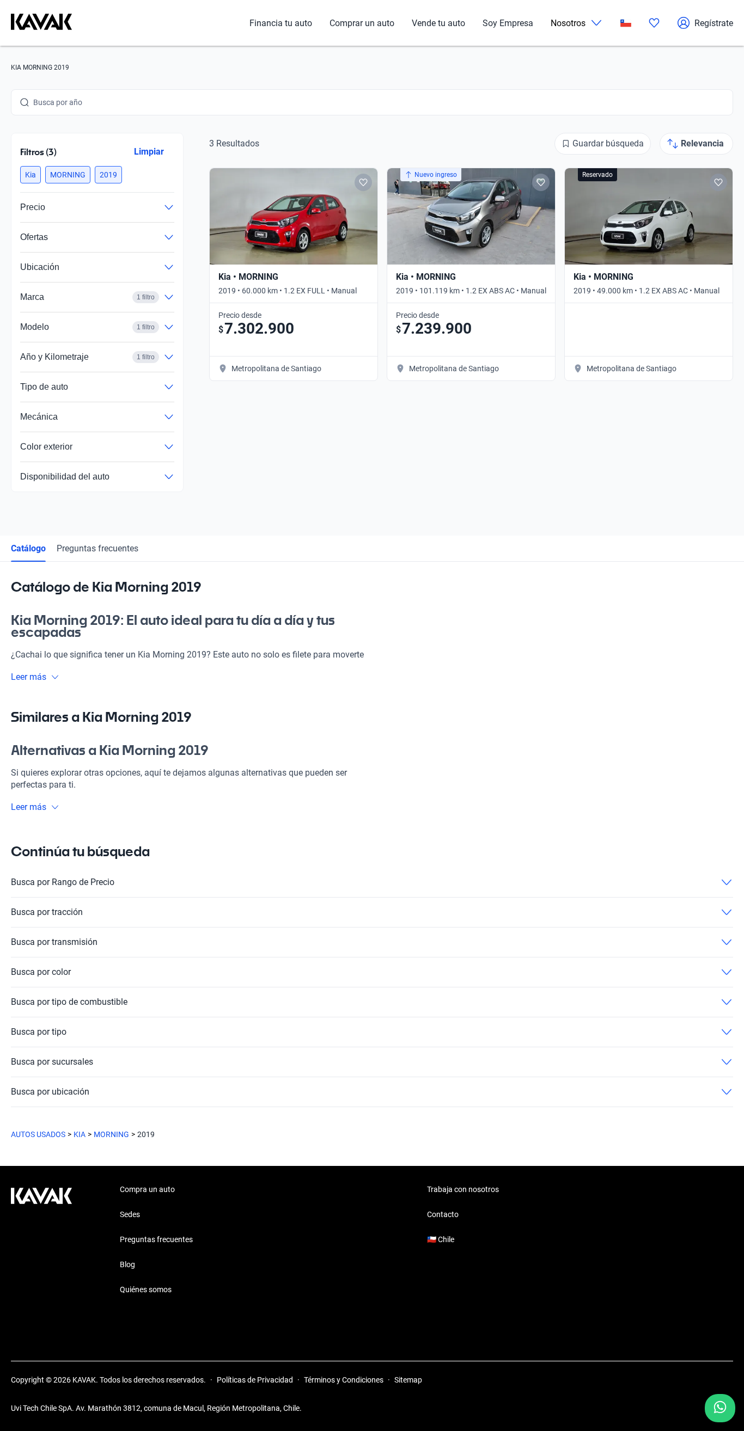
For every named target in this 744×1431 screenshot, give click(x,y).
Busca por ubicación (50, 1091)
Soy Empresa (508, 23)
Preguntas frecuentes (97, 548)
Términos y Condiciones (343, 1379)
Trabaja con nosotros (463, 1189)
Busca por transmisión (54, 942)
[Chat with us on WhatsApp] (720, 1408)
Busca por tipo (38, 1032)
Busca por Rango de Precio (62, 882)
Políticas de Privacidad (255, 1379)
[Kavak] (41, 23)
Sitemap (408, 1379)
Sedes (130, 1214)
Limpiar (149, 151)
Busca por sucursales (52, 1062)
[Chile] (625, 23)
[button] (30, 174)
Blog (127, 1264)
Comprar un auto (362, 23)
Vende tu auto (438, 23)
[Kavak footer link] (41, 1240)
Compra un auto (147, 1189)
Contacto (443, 1214)
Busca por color (41, 972)
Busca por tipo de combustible (69, 1002)
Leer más (28, 677)
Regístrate (713, 23)
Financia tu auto (280, 23)
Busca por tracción (47, 912)
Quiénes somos (146, 1289)
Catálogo (28, 548)
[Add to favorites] (363, 182)
